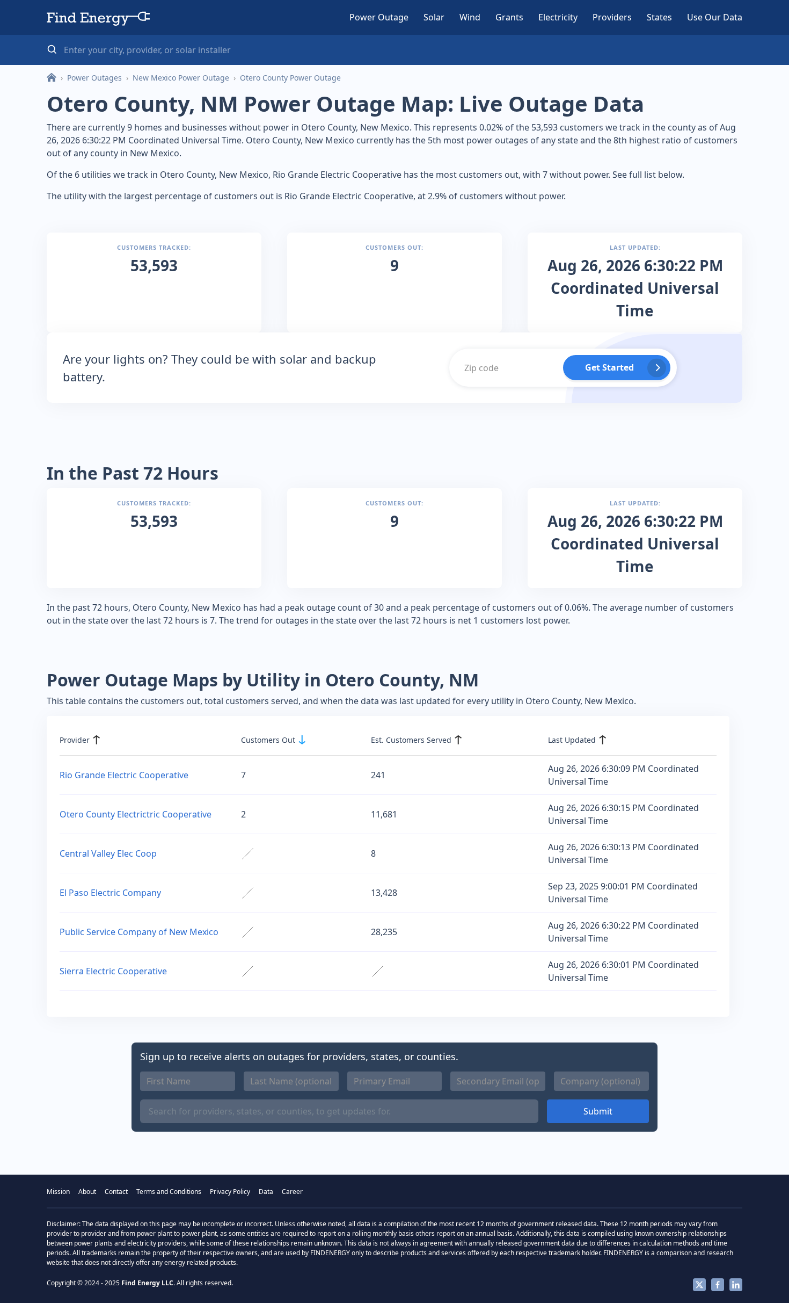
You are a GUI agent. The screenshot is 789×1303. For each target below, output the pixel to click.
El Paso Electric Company (110, 893)
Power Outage (378, 17)
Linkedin (735, 1284)
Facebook (717, 1284)
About (87, 1191)
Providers (612, 17)
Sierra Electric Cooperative (113, 971)
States (659, 17)
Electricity (558, 17)
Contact (116, 1191)
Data (266, 1191)
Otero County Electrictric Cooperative (135, 814)
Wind (469, 17)
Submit (597, 1111)
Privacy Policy (230, 1191)
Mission (58, 1191)
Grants (509, 17)
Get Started (609, 367)
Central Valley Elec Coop (108, 853)
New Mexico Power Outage (181, 78)
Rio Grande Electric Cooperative (124, 775)
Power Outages (94, 78)
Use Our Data (714, 17)
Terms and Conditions (168, 1191)
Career (292, 1191)
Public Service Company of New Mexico (139, 932)
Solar (433, 17)
